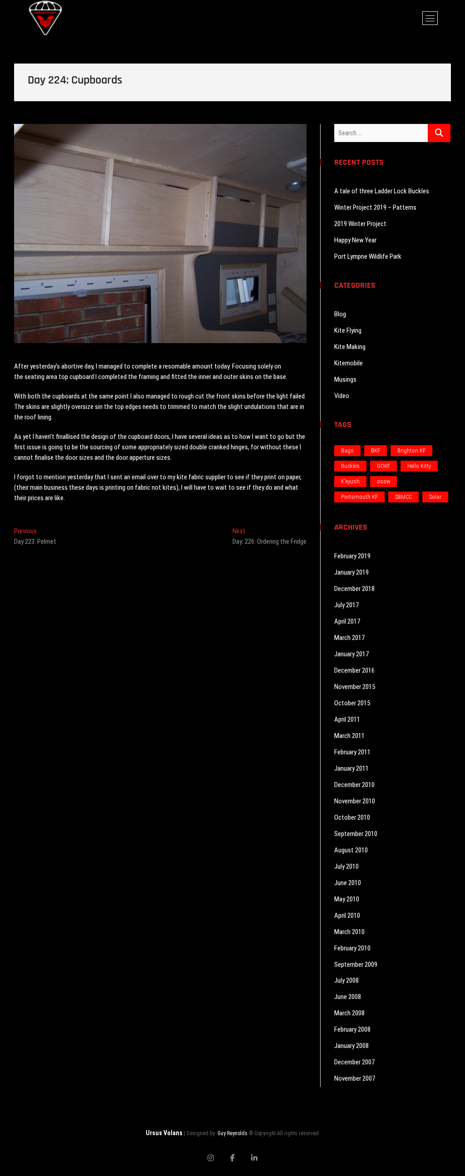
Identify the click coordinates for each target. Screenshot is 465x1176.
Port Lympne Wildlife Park (367, 256)
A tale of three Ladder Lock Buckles (381, 191)
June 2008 (347, 997)
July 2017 (346, 605)
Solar (435, 496)
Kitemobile (348, 363)
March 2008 (349, 1013)
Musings (345, 379)
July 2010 (346, 866)
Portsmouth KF (359, 496)
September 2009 (355, 964)
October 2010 (352, 817)
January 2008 (351, 1046)
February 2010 (352, 948)
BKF (375, 450)
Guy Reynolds (232, 1133)
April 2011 (347, 719)
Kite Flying (347, 330)
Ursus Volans (164, 1133)
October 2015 (352, 703)
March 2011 (349, 736)
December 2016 (354, 670)
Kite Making (350, 347)
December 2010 (354, 785)
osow (383, 481)
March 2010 (349, 932)
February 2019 (352, 556)
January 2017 (351, 654)
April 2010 (347, 915)
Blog (340, 314)
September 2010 (355, 834)
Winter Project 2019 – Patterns (375, 207)
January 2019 (351, 572)
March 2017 (349, 638)
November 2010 (354, 801)
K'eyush (350, 481)
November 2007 (354, 1078)
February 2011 (352, 752)
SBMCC (403, 496)
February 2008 (352, 1029)
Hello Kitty (419, 466)
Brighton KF (411, 450)
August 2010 (351, 850)
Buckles (350, 466)
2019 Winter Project (360, 224)
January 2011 (351, 768)
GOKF (383, 466)
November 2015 (354, 687)
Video (341, 396)
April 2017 (347, 621)
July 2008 (346, 980)
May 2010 (346, 899)
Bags (347, 450)
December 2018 (354, 589)
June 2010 (347, 883)
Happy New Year (355, 240)
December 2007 (354, 1062)
